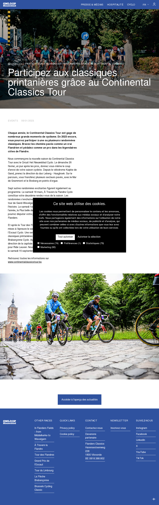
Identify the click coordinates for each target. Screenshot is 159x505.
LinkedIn (140, 440)
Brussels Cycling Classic (43, 488)
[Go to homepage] (9, 4)
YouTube (141, 452)
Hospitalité (115, 5)
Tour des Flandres (44, 455)
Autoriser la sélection (89, 237)
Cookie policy (67, 434)
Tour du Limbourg (43, 470)
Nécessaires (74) (49, 243)
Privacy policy (67, 428)
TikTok (140, 458)
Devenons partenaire (90, 436)
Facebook (141, 434)
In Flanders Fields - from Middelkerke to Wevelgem (44, 434)
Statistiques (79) (94, 243)
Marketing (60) (48, 247)
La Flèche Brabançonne (41, 478)
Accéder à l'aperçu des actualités (79, 400)
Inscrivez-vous (118, 428)
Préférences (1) (72, 243)
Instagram (141, 428)
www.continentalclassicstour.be (25, 262)
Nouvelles (15, 64)
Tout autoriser (65, 237)
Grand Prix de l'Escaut (41, 463)
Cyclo (131, 5)
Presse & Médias (92, 5)
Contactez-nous (94, 428)
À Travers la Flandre (41, 447)
